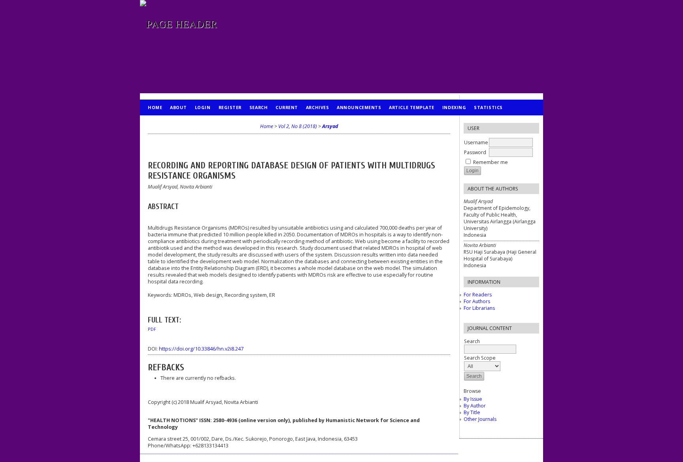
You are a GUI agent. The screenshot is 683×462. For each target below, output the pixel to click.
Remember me (490, 162)
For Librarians (479, 308)
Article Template (411, 107)
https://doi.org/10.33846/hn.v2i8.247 (201, 348)
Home (155, 107)
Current (286, 107)
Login (203, 107)
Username (476, 142)
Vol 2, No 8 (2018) (297, 126)
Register (230, 107)
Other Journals (480, 419)
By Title (472, 412)
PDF (152, 329)
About (178, 107)
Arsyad (330, 126)
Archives (317, 107)
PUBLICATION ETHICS (174, 123)
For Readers (478, 294)
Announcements (359, 107)
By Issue (473, 399)
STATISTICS (488, 107)
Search (258, 107)
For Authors (477, 301)
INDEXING (454, 107)
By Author (475, 405)
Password (475, 152)
